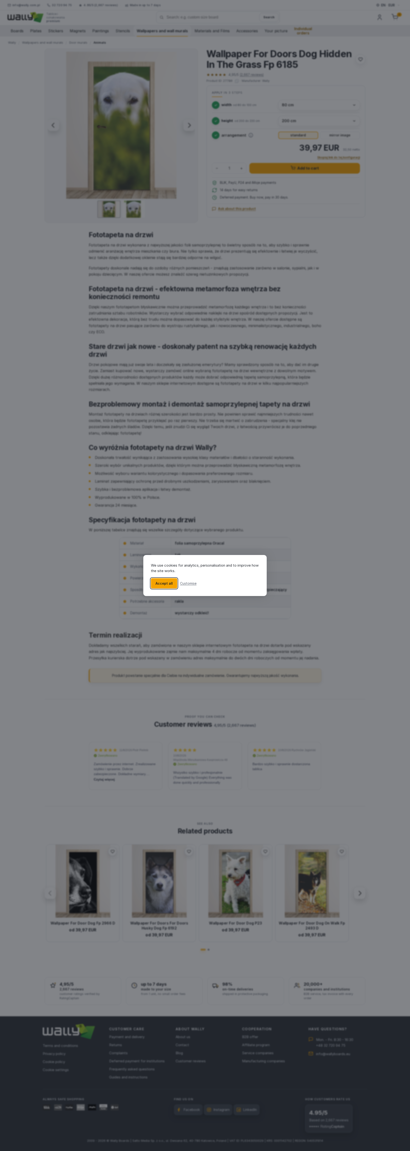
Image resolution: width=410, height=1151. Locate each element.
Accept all (164, 583)
